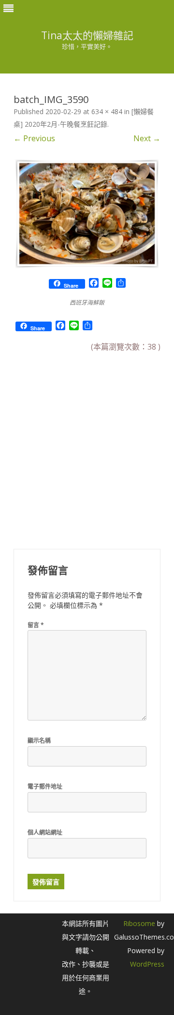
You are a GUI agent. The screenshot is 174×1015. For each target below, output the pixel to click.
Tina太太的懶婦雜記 (87, 35)
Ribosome (139, 923)
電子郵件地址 (45, 786)
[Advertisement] (87, 444)
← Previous (34, 138)
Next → (146, 138)
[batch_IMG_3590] (87, 214)
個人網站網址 (45, 832)
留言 (36, 625)
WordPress (147, 964)
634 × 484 (106, 111)
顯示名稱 (39, 740)
